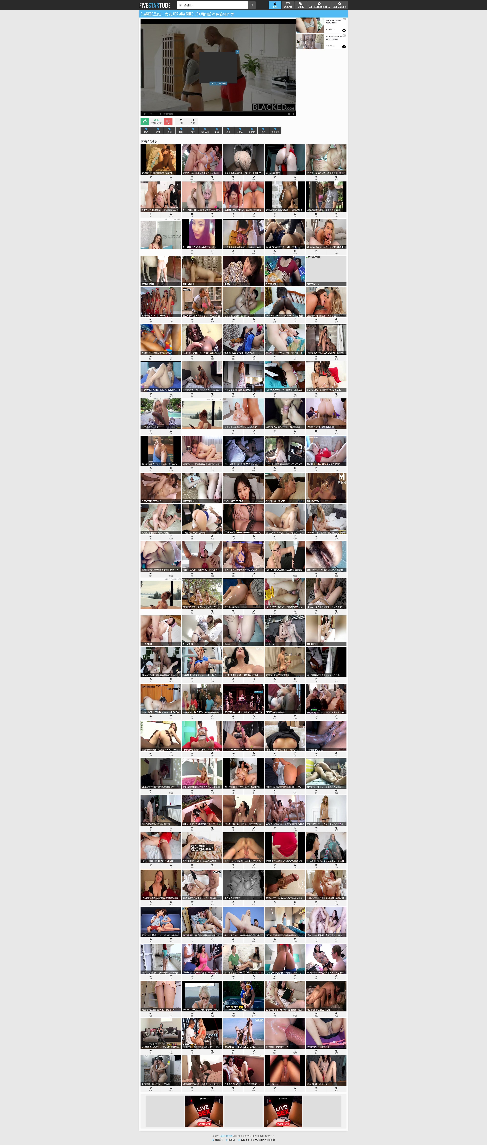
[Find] (252, 5)
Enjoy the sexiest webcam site (333, 22)
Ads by (173, 219)
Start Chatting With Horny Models (334, 38)
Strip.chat (330, 29)
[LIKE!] (145, 121)
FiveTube (155, 5)
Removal (231, 1139)
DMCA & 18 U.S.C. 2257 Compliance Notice (257, 1139)
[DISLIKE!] (168, 121)
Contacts (218, 1139)
